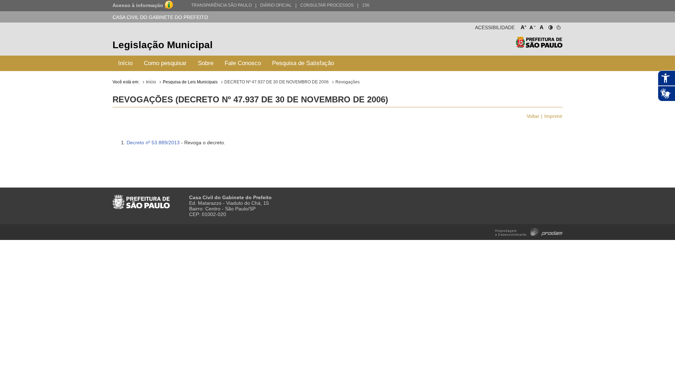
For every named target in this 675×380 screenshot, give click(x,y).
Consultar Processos (327, 5)
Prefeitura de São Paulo (539, 46)
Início (125, 63)
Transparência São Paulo (221, 5)
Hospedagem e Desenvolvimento (528, 231)
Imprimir (553, 116)
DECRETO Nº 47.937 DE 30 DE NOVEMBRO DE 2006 (276, 82)
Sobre (205, 63)
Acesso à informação (137, 5)
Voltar (533, 116)
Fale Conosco (243, 63)
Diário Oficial (276, 5)
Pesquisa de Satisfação (303, 63)
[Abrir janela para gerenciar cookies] (558, 26)
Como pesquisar (165, 63)
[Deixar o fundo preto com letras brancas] (550, 26)
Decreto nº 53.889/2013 (153, 142)
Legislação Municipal (162, 44)
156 (365, 5)
